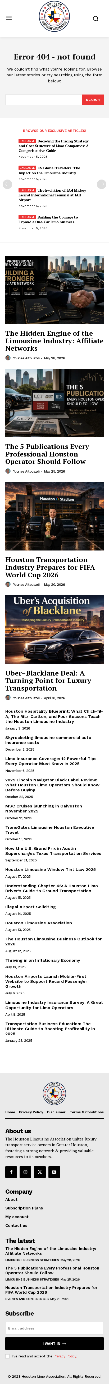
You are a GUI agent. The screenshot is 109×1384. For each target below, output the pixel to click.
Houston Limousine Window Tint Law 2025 (50, 869)
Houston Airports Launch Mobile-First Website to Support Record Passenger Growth (46, 981)
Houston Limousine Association (38, 922)
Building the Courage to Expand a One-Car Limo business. (48, 219)
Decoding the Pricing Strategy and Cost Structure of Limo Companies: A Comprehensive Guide (54, 145)
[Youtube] (54, 1172)
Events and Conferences (26, 1299)
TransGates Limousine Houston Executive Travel (49, 830)
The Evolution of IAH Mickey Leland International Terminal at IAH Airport (52, 195)
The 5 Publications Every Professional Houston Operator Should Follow (47, 454)
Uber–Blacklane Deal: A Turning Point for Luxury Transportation (48, 680)
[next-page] (101, 184)
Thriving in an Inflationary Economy (42, 960)
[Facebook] (11, 1172)
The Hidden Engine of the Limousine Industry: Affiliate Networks (54, 341)
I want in (51, 1344)
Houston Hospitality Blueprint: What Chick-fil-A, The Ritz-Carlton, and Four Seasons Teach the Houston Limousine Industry (54, 716)
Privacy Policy (64, 1356)
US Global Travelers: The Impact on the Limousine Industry (49, 170)
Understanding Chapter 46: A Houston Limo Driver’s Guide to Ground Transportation (51, 888)
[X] (40, 1172)
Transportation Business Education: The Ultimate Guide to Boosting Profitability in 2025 (50, 1028)
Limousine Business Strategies (32, 1260)
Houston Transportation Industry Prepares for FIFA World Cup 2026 (50, 567)
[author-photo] (8, 358)
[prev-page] (7, 184)
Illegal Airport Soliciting (30, 906)
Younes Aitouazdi (26, 358)
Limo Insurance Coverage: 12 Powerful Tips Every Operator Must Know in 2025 (51, 761)
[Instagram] (25, 1172)
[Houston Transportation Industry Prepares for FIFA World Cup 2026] (54, 516)
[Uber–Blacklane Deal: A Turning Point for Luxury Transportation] (54, 629)
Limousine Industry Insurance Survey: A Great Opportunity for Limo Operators (54, 1005)
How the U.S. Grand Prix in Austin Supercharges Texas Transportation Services (53, 851)
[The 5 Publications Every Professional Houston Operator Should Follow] (54, 403)
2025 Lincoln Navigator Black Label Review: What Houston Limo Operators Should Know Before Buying (52, 784)
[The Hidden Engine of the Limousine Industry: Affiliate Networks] (54, 290)
